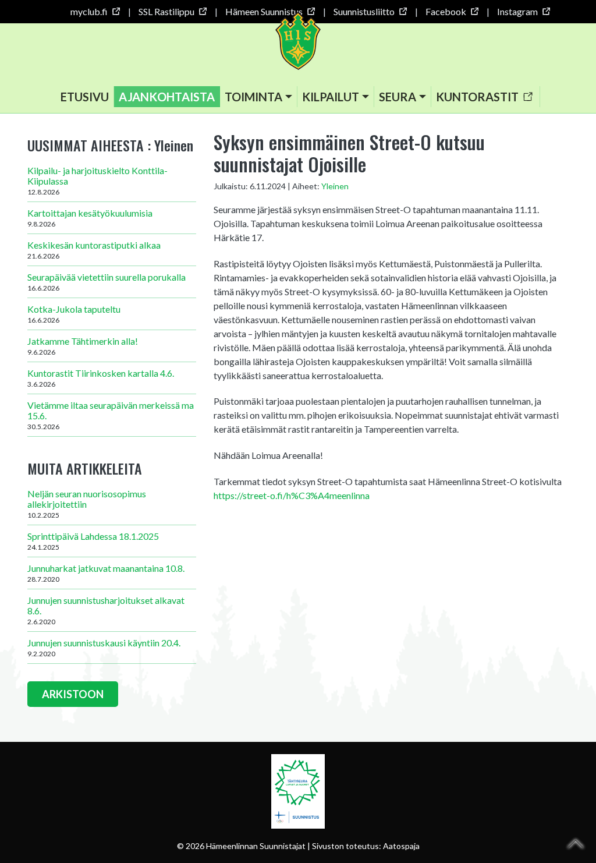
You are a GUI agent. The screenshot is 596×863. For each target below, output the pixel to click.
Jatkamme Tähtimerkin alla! (82, 346)
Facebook (445, 11)
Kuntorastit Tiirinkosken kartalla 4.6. (100, 378)
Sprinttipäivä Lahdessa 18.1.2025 (93, 541)
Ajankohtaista (167, 97)
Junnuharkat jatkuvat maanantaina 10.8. (106, 573)
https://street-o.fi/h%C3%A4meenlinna (292, 495)
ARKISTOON (73, 694)
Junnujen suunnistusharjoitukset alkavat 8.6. (106, 610)
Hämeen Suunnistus (264, 11)
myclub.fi (89, 11)
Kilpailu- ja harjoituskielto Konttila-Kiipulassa (97, 180)
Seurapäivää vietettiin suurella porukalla (106, 282)
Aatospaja (401, 846)
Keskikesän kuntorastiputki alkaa (94, 250)
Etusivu (85, 97)
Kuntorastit (477, 97)
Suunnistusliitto (364, 11)
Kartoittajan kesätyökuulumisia (89, 218)
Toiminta (253, 97)
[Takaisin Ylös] (576, 843)
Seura (397, 97)
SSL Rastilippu (166, 11)
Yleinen (335, 186)
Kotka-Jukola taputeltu (73, 314)
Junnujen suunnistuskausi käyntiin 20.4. (103, 647)
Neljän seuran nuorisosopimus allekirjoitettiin (86, 504)
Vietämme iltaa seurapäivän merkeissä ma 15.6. (110, 415)
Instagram (517, 11)
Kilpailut (330, 97)
